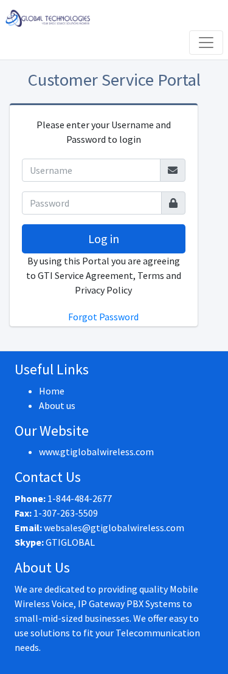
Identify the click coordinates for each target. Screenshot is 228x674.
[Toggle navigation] (206, 42)
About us (57, 405)
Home (51, 391)
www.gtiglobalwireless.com (96, 451)
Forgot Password (103, 317)
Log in (103, 238)
